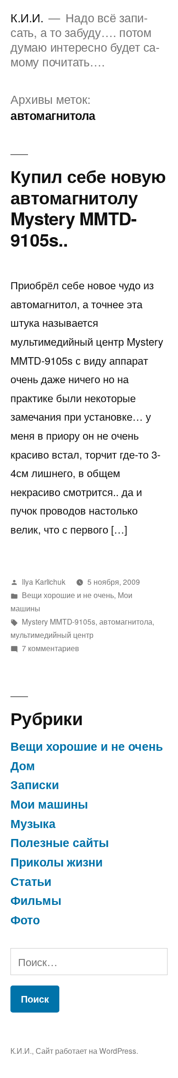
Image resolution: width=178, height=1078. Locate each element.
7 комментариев (50, 648)
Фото (25, 919)
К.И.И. (26, 17)
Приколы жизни (56, 861)
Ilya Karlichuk (44, 581)
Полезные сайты (59, 842)
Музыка (33, 823)
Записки (34, 784)
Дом (22, 765)
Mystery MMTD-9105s (58, 621)
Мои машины (49, 803)
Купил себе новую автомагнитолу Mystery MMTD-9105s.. (88, 207)
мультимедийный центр (52, 634)
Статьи (30, 881)
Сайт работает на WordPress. (87, 1050)
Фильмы (35, 900)
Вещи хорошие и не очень (68, 595)
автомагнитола (125, 621)
